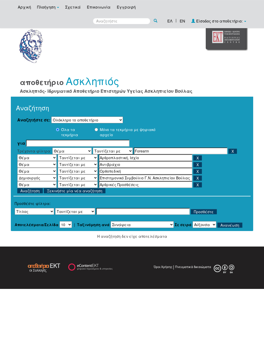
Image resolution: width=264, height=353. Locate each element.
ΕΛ (169, 21)
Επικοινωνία (99, 7)
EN (182, 21)
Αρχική (24, 7)
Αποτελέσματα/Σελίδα (37, 224)
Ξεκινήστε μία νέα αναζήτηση (74, 190)
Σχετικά (73, 7)
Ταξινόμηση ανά (93, 224)
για (21, 143)
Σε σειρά (183, 224)
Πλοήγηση (46, 7)
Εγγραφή (126, 7)
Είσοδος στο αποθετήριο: (219, 21)
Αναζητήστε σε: (33, 120)
